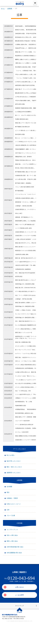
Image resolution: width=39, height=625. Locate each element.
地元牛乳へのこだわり (14, 461)
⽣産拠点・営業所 (12, 498)
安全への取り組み (12, 535)
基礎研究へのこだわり (14, 472)
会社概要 (9, 486)
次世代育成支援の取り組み (15, 547)
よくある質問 (19, 595)
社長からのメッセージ (14, 504)
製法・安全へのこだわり (14, 467)
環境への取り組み (12, 541)
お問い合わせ (19, 587)
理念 (8, 492)
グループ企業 (11, 515)
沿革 (8, 510)
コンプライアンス (12, 529)
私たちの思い (11, 455)
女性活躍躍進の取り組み (14, 552)
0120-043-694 (21, 578)
